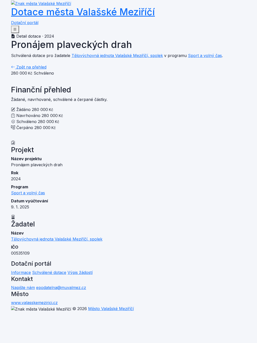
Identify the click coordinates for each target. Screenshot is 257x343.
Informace (21, 272)
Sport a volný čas (205, 55)
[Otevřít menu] (15, 29)
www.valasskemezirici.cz (34, 302)
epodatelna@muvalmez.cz (61, 287)
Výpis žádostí (80, 272)
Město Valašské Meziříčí (111, 308)
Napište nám (23, 287)
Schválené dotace (49, 272)
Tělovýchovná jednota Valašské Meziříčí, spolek (117, 55)
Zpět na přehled (30, 67)
